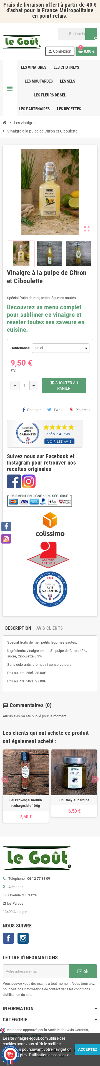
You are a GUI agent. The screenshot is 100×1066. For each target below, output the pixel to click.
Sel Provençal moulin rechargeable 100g (25, 803)
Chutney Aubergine (74, 800)
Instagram (23, 938)
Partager (34, 410)
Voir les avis (59, 441)
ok (85, 971)
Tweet (59, 410)
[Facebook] (6, 526)
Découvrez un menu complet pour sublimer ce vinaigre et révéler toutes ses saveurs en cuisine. (45, 318)
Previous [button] (4, 779)
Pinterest (83, 410)
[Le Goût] (22, 41)
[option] (25, 786)
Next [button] (95, 779)
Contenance (20, 348)
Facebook (8, 938)
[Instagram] (6, 539)
